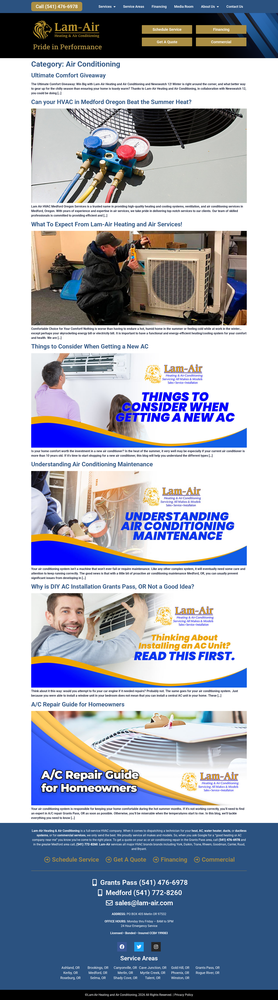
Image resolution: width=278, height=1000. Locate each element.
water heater (213, 831)
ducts (226, 831)
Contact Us (234, 6)
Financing (159, 6)
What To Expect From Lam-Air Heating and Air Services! (106, 224)
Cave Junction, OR (152, 968)
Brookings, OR (98, 968)
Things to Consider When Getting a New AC (89, 346)
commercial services (71, 835)
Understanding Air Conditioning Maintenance (92, 464)
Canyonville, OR (125, 968)
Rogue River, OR (207, 973)
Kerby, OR (70, 973)
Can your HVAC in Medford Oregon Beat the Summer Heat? (111, 102)
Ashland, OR (70, 968)
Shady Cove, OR (125, 978)
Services (105, 6)
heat (195, 831)
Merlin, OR (125, 973)
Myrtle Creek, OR (152, 973)
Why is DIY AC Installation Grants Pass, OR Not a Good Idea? (112, 586)
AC (201, 831)
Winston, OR (180, 978)
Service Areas (133, 6)
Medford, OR (98, 973)
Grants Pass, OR (208, 968)
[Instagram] (156, 946)
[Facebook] (122, 946)
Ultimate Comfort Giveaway (68, 75)
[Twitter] (139, 946)
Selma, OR (98, 978)
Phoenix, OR (180, 973)
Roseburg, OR (70, 978)
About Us (208, 6)
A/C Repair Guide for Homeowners (77, 704)
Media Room (183, 6)
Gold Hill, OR (180, 968)
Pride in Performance (67, 46)
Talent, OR (152, 978)
